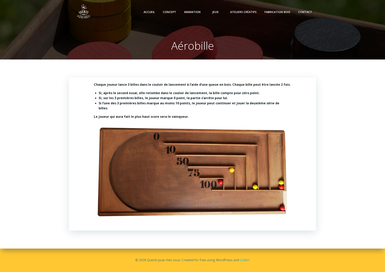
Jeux (215, 12)
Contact (305, 12)
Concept (169, 12)
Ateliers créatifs (243, 12)
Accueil (149, 12)
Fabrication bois (277, 12)
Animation (192, 12)
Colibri (245, 260)
